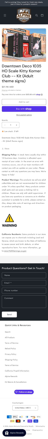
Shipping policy (37, 430)
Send (9, 314)
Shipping (4, 90)
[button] (5, 15)
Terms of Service (11, 343)
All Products (10, 337)
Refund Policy (10, 348)
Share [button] (7, 148)
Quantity (5, 120)
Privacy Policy (10, 354)
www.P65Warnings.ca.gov (15, 251)
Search (7, 332)
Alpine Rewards (11, 376)
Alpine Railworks (14, 426)
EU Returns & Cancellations (16, 382)
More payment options (24, 115)
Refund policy (40, 426)
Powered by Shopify (26, 426)
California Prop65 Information (17, 371)
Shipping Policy (11, 359)
